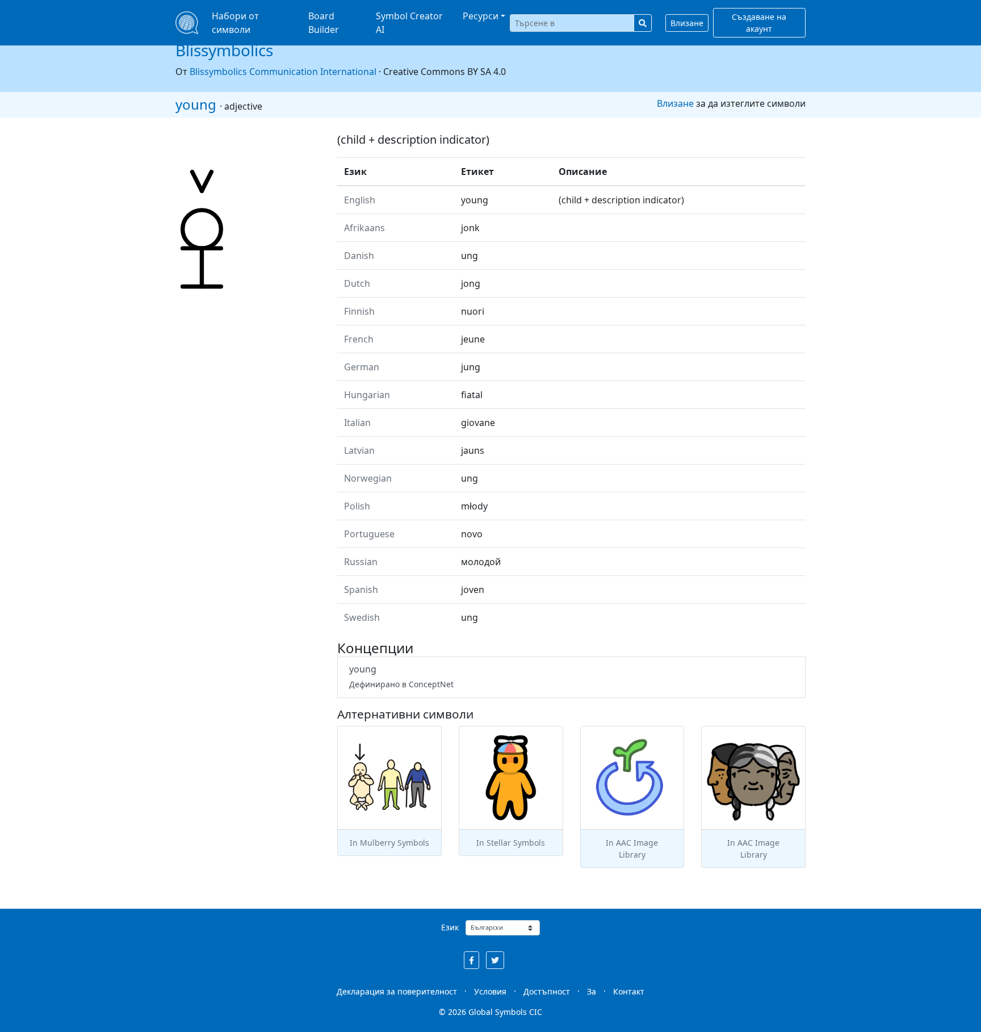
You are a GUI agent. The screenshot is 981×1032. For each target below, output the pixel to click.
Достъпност (546, 991)
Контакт (628, 991)
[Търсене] (643, 23)
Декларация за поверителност (397, 991)
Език (450, 927)
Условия (490, 991)
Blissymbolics (224, 50)
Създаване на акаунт (759, 22)
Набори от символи (235, 23)
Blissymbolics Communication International (283, 71)
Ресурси (480, 16)
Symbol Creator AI (409, 23)
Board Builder (323, 23)
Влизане (686, 23)
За (591, 991)
